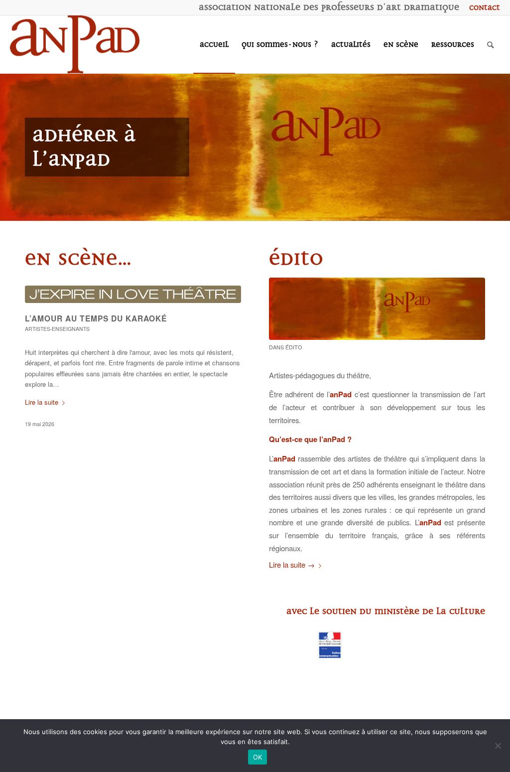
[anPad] (74, 44)
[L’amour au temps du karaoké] (133, 294)
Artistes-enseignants (57, 328)
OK (257, 757)
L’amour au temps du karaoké (96, 318)
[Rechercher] (490, 44)
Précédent (8, 147)
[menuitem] (482, 7)
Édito (293, 347)
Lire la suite (41, 402)
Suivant (501, 147)
